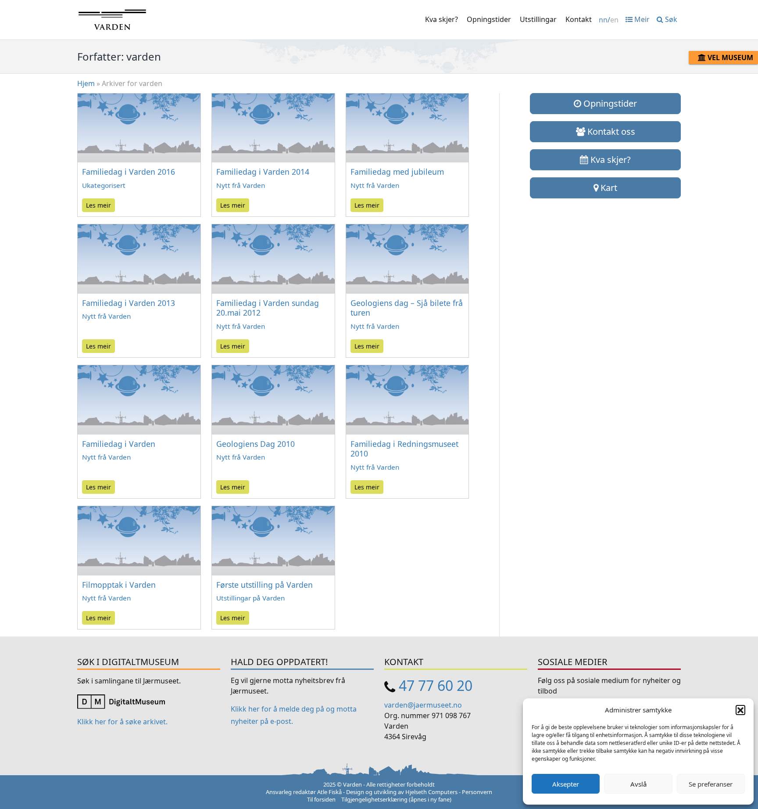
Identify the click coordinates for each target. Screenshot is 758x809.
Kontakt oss (610, 131)
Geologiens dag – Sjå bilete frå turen (406, 308)
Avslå (638, 784)
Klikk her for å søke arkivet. (122, 721)
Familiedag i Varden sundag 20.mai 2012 (267, 308)
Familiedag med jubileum (397, 171)
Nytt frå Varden (240, 185)
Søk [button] (670, 19)
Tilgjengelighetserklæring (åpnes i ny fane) (396, 799)
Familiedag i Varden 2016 (128, 171)
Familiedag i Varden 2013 (128, 303)
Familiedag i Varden (118, 444)
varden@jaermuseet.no (423, 705)
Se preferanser (711, 784)
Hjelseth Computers (431, 792)
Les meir (98, 205)
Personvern (477, 792)
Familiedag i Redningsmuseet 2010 (404, 449)
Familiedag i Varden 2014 (262, 171)
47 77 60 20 (435, 685)
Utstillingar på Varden (250, 597)
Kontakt (578, 19)
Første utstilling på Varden (264, 584)
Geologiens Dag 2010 (255, 444)
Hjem (86, 83)
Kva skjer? (441, 19)
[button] (740, 709)
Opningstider (489, 19)
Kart (607, 188)
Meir (641, 19)
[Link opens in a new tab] (121, 700)
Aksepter (565, 784)
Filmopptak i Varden (119, 584)
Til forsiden (321, 799)
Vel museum (729, 57)
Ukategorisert (103, 185)
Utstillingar (538, 19)
